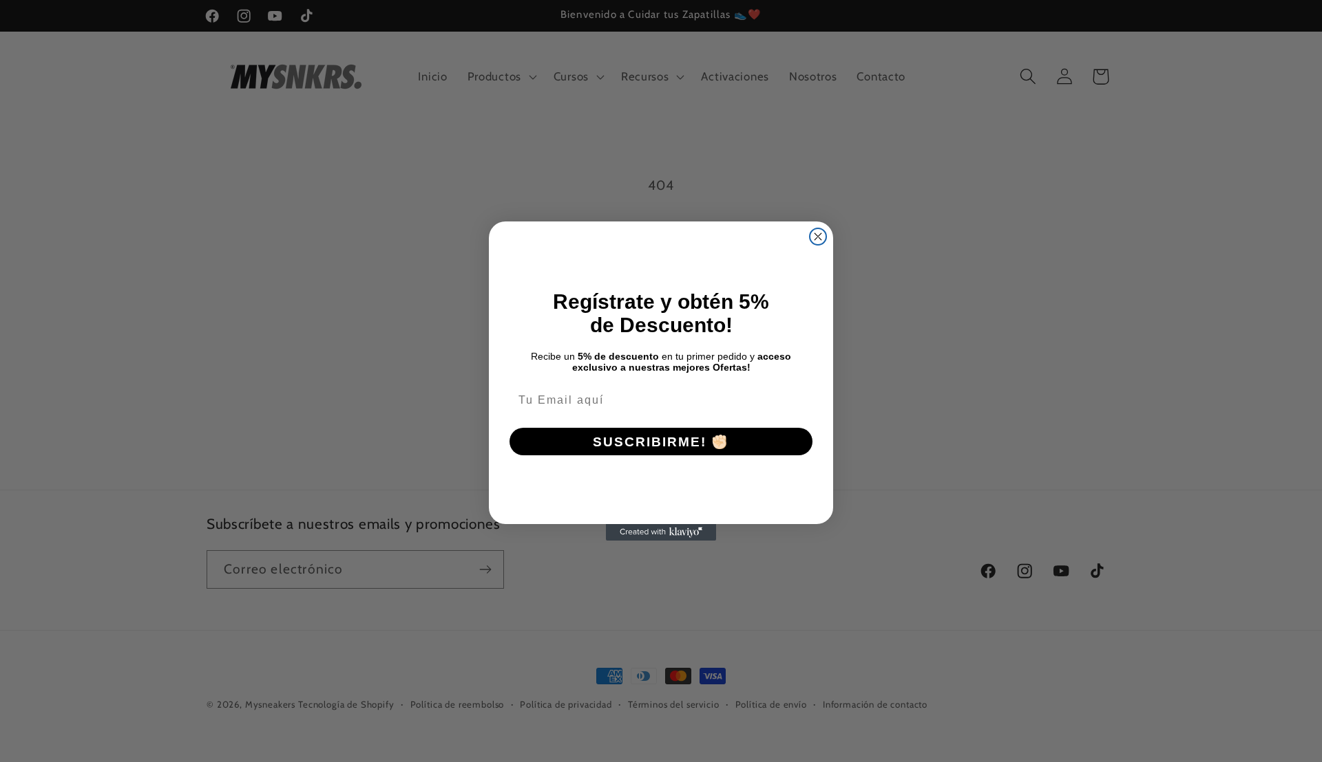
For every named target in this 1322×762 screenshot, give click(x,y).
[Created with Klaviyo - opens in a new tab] (661, 532)
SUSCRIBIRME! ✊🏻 (661, 442)
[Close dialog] (818, 236)
